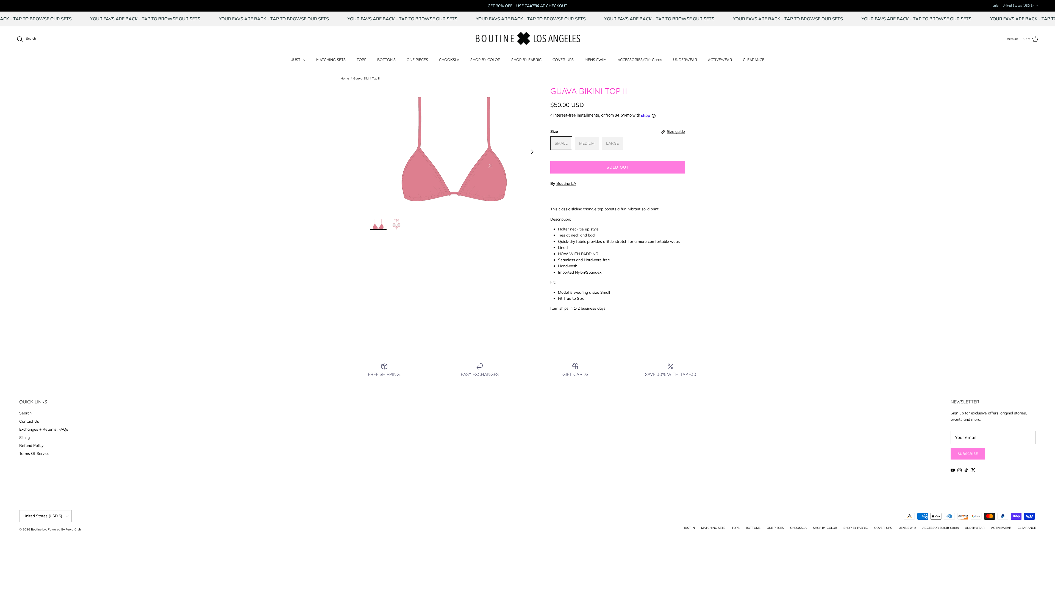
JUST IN (298, 59)
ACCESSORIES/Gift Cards (640, 59)
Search (25, 413)
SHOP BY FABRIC (526, 59)
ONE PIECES (417, 59)
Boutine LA (566, 183)
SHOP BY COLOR (485, 59)
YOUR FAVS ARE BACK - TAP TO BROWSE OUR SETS (168, 18)
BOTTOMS (386, 59)
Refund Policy (31, 445)
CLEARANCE (753, 59)
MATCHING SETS (331, 59)
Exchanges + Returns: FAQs (43, 429)
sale (995, 5)
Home (345, 78)
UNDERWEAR (685, 59)
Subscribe (968, 454)
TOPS (361, 59)
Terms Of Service (34, 453)
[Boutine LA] (528, 39)
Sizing (24, 437)
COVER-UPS (563, 59)
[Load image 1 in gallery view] (454, 149)
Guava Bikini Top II (366, 78)
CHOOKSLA (449, 59)
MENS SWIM (596, 59)
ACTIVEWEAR (720, 59)
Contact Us (29, 421)
